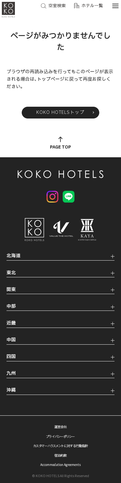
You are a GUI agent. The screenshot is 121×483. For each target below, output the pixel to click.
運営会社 (60, 426)
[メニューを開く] (115, 5)
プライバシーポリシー (60, 436)
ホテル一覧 (92, 6)
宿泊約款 (60, 455)
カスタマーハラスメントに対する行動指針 (60, 445)
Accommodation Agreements (60, 464)
